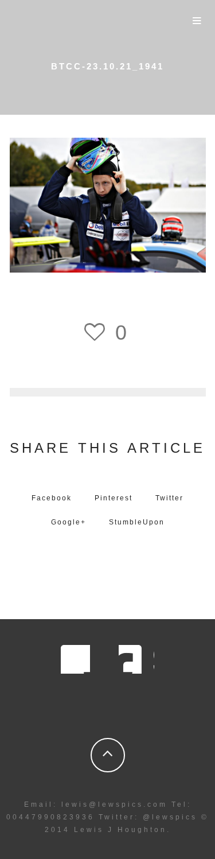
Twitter (169, 498)
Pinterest (113, 498)
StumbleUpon (137, 522)
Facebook (52, 498)
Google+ (68, 522)
